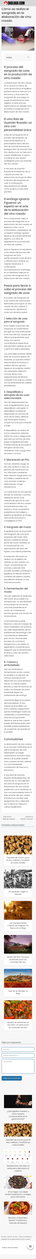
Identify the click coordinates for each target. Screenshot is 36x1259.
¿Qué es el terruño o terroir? (26, 818)
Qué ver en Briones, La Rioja (9, 818)
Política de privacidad (10, 1248)
